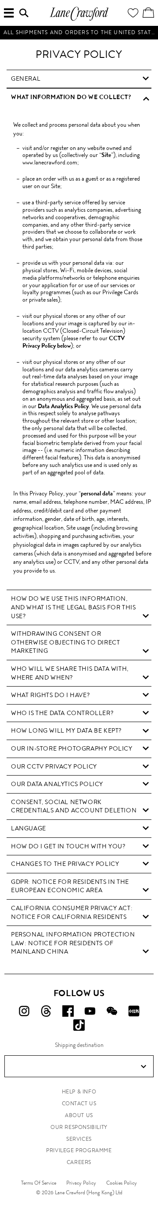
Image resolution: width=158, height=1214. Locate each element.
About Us (79, 1115)
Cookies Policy (121, 1183)
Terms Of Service (38, 1183)
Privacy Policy (81, 1183)
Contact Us (79, 1103)
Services (79, 1139)
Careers (79, 1162)
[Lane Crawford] (79, 19)
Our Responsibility (79, 1127)
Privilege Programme (78, 1150)
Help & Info (79, 1092)
